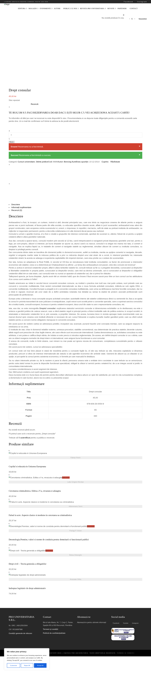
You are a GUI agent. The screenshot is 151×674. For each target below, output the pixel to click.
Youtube (125, 623)
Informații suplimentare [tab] (21, 207)
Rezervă (34, 104)
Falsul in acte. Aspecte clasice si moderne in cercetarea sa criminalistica (40, 515)
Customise (13, 665)
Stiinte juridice (42, 162)
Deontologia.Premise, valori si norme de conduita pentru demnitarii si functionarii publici (49, 539)
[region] (26, 659)
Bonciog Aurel (70, 162)
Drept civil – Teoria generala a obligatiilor (27, 564)
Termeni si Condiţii (126, 653)
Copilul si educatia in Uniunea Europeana (27, 466)
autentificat (25, 438)
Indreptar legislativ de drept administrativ (27, 588)
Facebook (128, 1)
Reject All (27, 665)
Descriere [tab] (15, 204)
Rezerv (12, 142)
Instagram (141, 1)
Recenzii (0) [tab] (16, 210)
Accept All (40, 665)
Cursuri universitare (26, 162)
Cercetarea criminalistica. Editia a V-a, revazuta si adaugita (35, 491)
